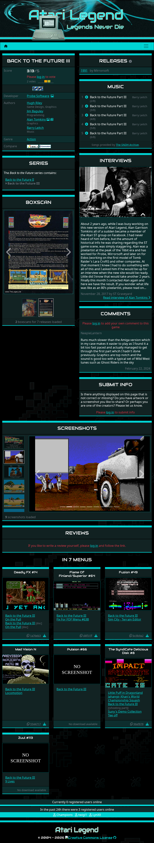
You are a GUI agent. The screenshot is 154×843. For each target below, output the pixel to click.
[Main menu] (146, 46)
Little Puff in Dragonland (125, 693)
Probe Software (38, 96)
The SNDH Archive (127, 145)
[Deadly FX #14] (25, 594)
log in (41, 77)
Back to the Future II (19, 180)
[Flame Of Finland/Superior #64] (77, 596)
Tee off (113, 715)
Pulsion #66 (77, 649)
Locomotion (13, 693)
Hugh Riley (34, 103)
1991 (84, 70)
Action (31, 139)
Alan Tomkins (36, 119)
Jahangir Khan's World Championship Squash (124, 698)
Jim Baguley (35, 111)
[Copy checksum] (28, 635)
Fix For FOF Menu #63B (73, 619)
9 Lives (10, 781)
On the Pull (13, 619)
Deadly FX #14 (25, 572)
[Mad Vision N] (25, 669)
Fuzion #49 (128, 572)
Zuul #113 (25, 738)
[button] (9, 252)
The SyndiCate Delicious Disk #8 (128, 651)
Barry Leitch (35, 128)
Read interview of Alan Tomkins (125, 297)
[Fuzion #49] (128, 594)
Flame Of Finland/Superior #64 (77, 574)
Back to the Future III (20, 616)
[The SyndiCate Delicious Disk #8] (128, 673)
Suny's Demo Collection (125, 711)
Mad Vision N (25, 649)
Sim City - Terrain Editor (124, 619)
